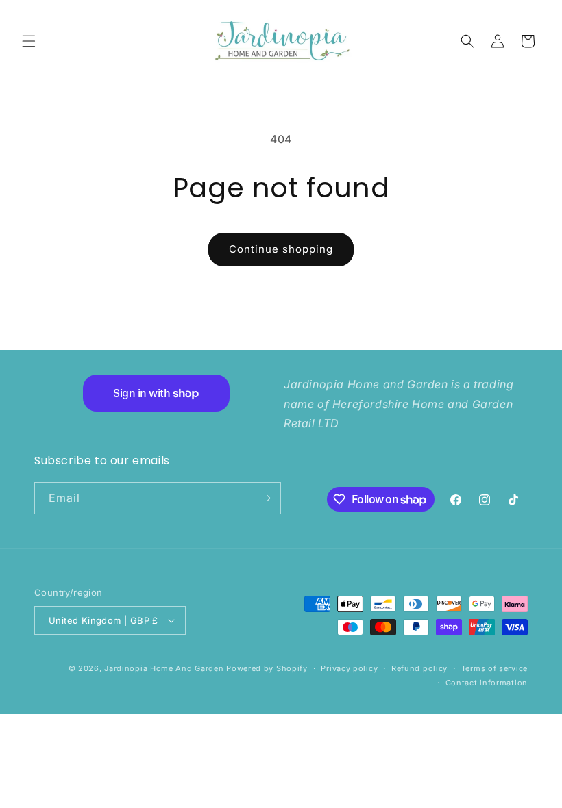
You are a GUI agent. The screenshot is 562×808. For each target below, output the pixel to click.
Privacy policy (349, 668)
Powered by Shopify (267, 668)
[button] (29, 41)
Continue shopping (281, 248)
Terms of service (494, 668)
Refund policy (419, 668)
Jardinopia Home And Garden (165, 668)
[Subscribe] (265, 498)
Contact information (486, 682)
